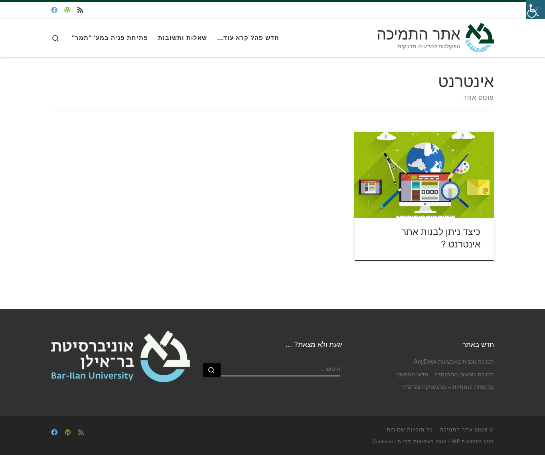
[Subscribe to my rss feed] (80, 10)
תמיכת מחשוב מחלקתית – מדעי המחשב (445, 374)
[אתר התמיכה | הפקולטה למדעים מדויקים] (478, 35)
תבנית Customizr (392, 441)
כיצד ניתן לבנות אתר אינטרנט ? (440, 237)
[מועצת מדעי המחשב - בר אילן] (54, 10)
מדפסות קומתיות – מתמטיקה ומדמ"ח (448, 386)
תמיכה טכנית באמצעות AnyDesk (454, 361)
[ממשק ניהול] (67, 10)
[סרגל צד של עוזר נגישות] (535, 9)
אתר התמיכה (456, 429)
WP (456, 441)
